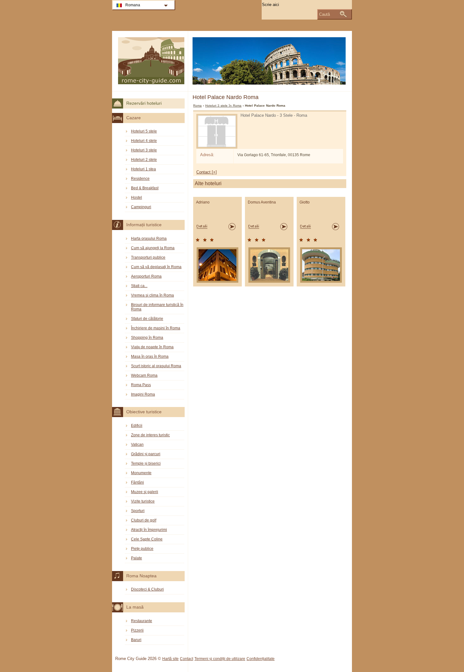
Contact (186, 659)
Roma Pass (141, 385)
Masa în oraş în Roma (150, 356)
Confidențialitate (261, 659)
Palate (136, 558)
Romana (132, 5)
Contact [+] (206, 172)
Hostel (136, 197)
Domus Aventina (262, 202)
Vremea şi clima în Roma (152, 295)
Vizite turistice (143, 501)
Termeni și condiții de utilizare (219, 659)
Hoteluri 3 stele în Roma (223, 105)
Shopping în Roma (147, 337)
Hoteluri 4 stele (144, 141)
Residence (140, 178)
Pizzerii (137, 630)
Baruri (136, 640)
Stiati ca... (139, 286)
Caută (324, 14)
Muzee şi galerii (144, 492)
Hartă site (170, 659)
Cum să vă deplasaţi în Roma (156, 267)
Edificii (136, 425)
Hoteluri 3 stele (144, 150)
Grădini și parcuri (145, 454)
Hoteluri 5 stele (144, 131)
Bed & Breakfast (144, 188)
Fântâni (137, 482)
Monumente (141, 473)
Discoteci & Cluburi (147, 589)
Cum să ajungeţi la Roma (153, 248)
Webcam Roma (144, 375)
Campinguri (141, 207)
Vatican (137, 444)
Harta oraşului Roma (149, 238)
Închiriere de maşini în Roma (155, 328)
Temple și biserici (146, 463)
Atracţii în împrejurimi (149, 530)
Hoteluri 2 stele (144, 159)
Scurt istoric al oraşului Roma (156, 366)
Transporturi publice (148, 257)
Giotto (305, 202)
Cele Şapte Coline (147, 539)
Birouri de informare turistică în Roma (157, 307)
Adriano (203, 202)
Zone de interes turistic (150, 435)
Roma (197, 105)
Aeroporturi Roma (146, 276)
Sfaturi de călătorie (147, 318)
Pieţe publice (142, 548)
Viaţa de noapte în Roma (152, 347)
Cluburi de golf (143, 520)
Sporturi (138, 511)
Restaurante (141, 621)
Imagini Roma (143, 394)
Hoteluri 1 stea (143, 169)
